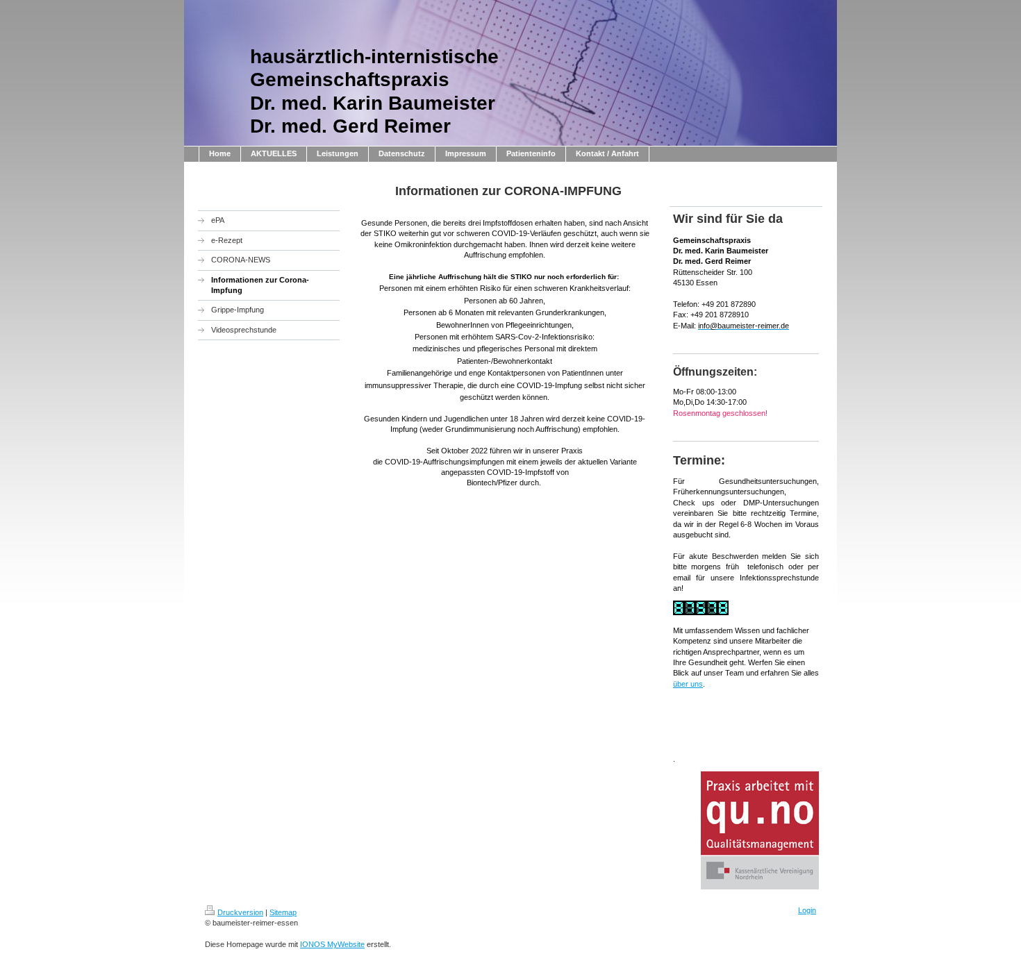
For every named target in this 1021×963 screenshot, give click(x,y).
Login (807, 910)
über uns (688, 684)
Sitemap (283, 912)
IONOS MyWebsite (332, 944)
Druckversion (240, 912)
